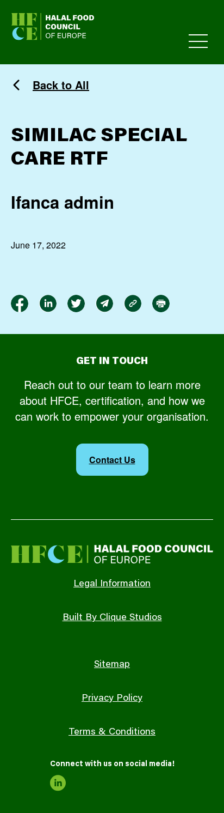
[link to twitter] (76, 303)
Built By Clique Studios (112, 618)
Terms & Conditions (112, 732)
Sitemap (112, 665)
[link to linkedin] (48, 303)
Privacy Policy (112, 698)
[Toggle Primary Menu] (198, 41)
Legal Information (112, 584)
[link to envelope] (104, 303)
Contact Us (112, 459)
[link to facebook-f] (19, 303)
